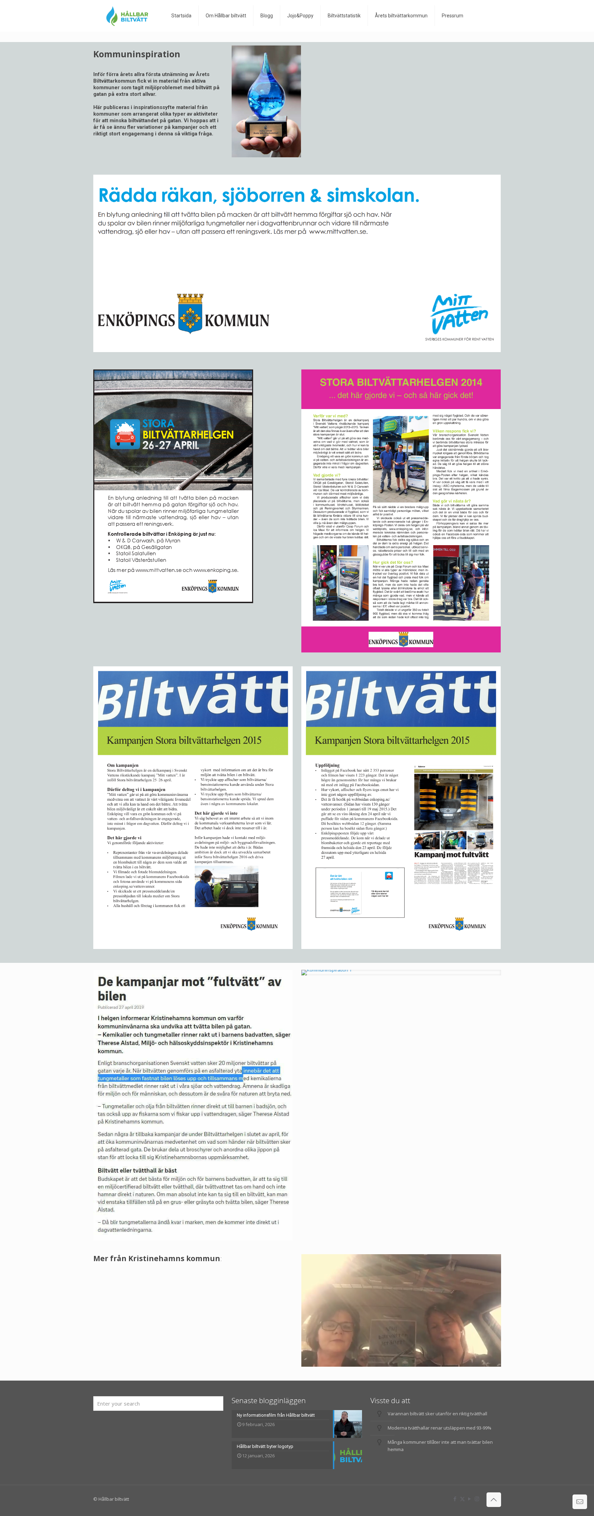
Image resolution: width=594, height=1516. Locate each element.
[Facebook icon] (455, 1498)
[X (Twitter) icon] (462, 1498)
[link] (401, 972)
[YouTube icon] (469, 1498)
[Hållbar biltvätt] (127, 15)
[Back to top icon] (494, 1499)
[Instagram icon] (477, 1498)
